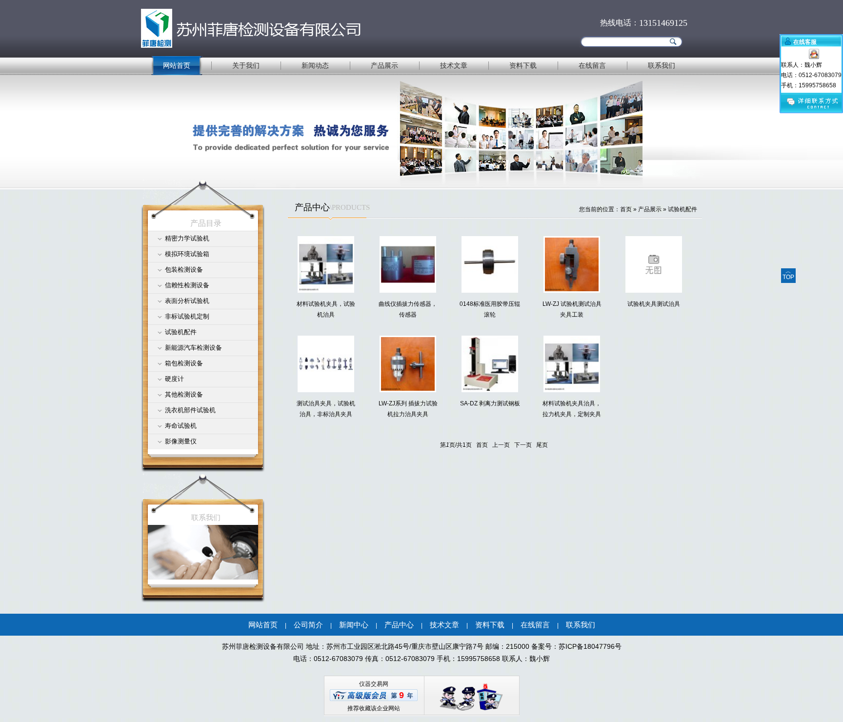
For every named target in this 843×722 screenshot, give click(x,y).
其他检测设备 (184, 394)
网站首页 (176, 65)
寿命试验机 (181, 425)
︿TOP (788, 274)
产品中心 (399, 625)
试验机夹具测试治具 (653, 304)
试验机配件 (181, 332)
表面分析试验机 (187, 300)
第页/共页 (456, 444)
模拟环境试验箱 (187, 254)
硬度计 (174, 378)
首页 (626, 209)
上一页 (501, 444)
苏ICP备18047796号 (590, 646)
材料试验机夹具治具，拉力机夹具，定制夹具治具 (571, 414)
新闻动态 (315, 65)
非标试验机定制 (187, 316)
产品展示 (384, 65)
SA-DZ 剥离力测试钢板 (490, 403)
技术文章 (453, 65)
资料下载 (523, 65)
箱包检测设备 (184, 363)
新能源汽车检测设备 (193, 347)
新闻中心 (353, 625)
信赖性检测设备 (187, 285)
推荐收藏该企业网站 (373, 708)
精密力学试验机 (187, 238)
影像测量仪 (181, 441)
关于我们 (246, 65)
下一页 (523, 444)
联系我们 (661, 65)
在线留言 (592, 65)
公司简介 (308, 625)
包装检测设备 (184, 269)
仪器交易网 (373, 684)
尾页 (542, 444)
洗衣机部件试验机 (190, 410)
